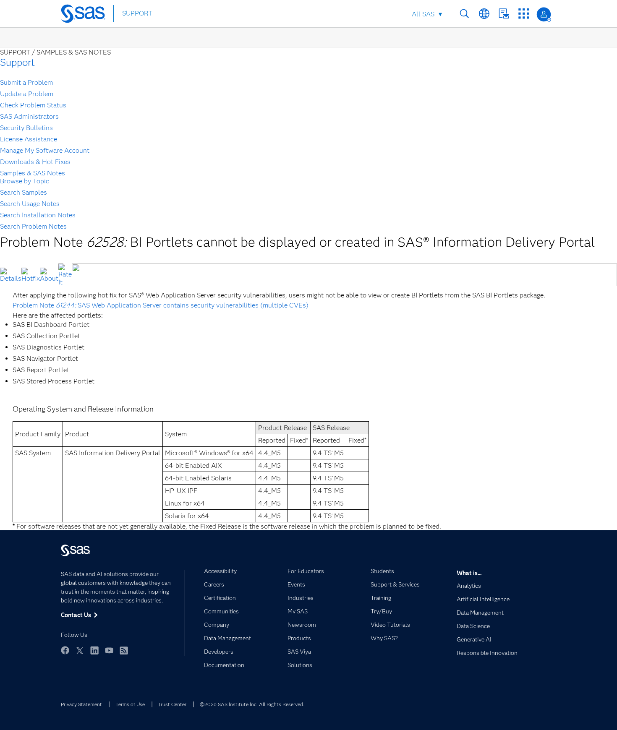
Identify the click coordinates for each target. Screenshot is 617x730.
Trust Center (172, 704)
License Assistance (28, 139)
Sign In (543, 14)
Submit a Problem (26, 82)
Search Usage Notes (30, 204)
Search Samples (23, 192)
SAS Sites (523, 13)
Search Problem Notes (33, 226)
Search (464, 13)
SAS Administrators (29, 116)
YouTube (109, 650)
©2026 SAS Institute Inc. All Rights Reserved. (252, 704)
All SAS (423, 14)
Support (17, 62)
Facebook (65, 650)
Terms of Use (130, 704)
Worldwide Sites (484, 13)
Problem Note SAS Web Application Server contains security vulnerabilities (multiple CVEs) (160, 305)
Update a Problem (26, 94)
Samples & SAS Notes (32, 173)
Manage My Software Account (44, 150)
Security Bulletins (26, 128)
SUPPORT (137, 13)
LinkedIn (94, 650)
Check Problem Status (33, 105)
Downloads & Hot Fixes (35, 162)
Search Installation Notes (38, 215)
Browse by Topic (24, 181)
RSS (124, 650)
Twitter (80, 650)
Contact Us (504, 13)
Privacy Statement (81, 704)
